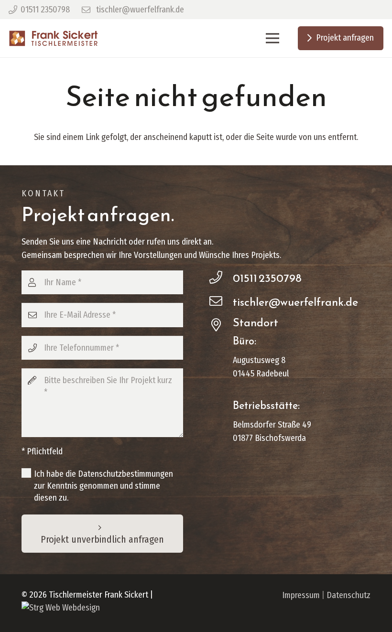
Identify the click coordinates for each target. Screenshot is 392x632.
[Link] (53, 38)
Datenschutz (348, 595)
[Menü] (272, 38)
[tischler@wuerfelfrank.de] (221, 302)
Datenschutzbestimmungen (125, 474)
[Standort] (221, 325)
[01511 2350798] (221, 278)
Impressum (301, 595)
